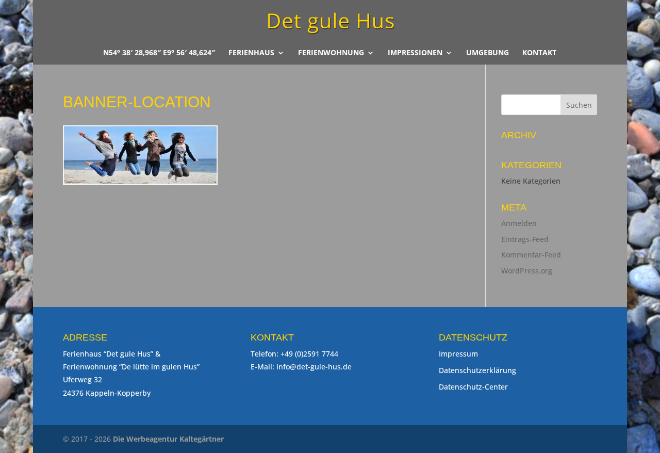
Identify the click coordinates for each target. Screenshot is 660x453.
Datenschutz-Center (473, 387)
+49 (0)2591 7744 (309, 354)
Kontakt (539, 53)
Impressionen (415, 53)
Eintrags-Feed (525, 239)
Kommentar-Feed (531, 255)
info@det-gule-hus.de (314, 366)
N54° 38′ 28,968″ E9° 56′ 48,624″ (159, 53)
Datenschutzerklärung (477, 370)
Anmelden (519, 223)
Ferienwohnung (331, 53)
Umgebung (487, 53)
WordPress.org (526, 271)
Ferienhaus (251, 53)
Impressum (458, 354)
